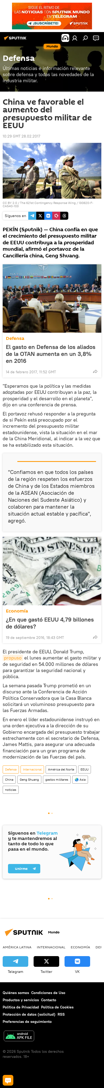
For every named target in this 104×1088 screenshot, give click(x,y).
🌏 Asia (80, 779)
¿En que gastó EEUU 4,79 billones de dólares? (50, 623)
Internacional (32, 769)
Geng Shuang (29, 779)
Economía (17, 611)
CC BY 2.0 (10, 203)
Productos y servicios (21, 999)
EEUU (85, 769)
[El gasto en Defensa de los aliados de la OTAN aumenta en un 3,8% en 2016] (52, 298)
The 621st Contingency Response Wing (48, 203)
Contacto (48, 999)
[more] (95, 371)
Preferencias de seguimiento (27, 1021)
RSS (61, 1014)
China (9, 779)
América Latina (17, 947)
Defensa (15, 338)
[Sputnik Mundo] (16, 40)
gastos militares (56, 779)
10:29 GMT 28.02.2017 (21, 136)
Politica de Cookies (57, 1007)
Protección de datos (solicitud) (29, 1014)
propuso (13, 658)
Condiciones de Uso (48, 992)
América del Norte (61, 769)
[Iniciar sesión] (74, 38)
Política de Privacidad (21, 1007)
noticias (10, 790)
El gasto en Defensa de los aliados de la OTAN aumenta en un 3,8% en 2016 (50, 353)
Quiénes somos (16, 992)
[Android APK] (19, 1037)
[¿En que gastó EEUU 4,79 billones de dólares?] (52, 571)
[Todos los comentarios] (8, 1080)
